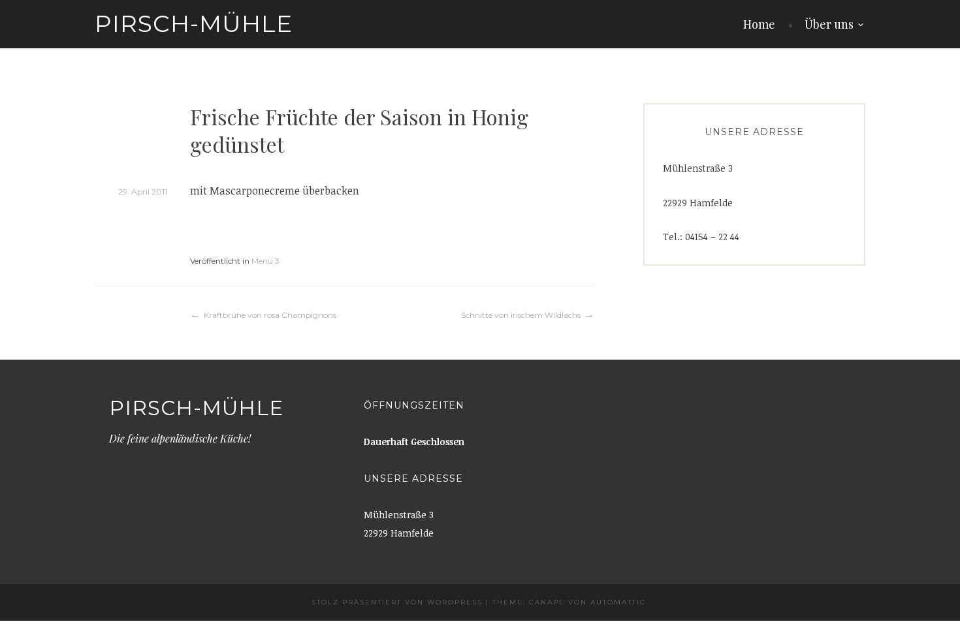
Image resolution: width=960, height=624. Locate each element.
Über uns (829, 24)
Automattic (618, 602)
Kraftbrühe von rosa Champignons (270, 315)
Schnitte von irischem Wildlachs (521, 315)
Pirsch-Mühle (194, 23)
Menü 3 (265, 261)
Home (759, 24)
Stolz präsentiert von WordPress (397, 602)
